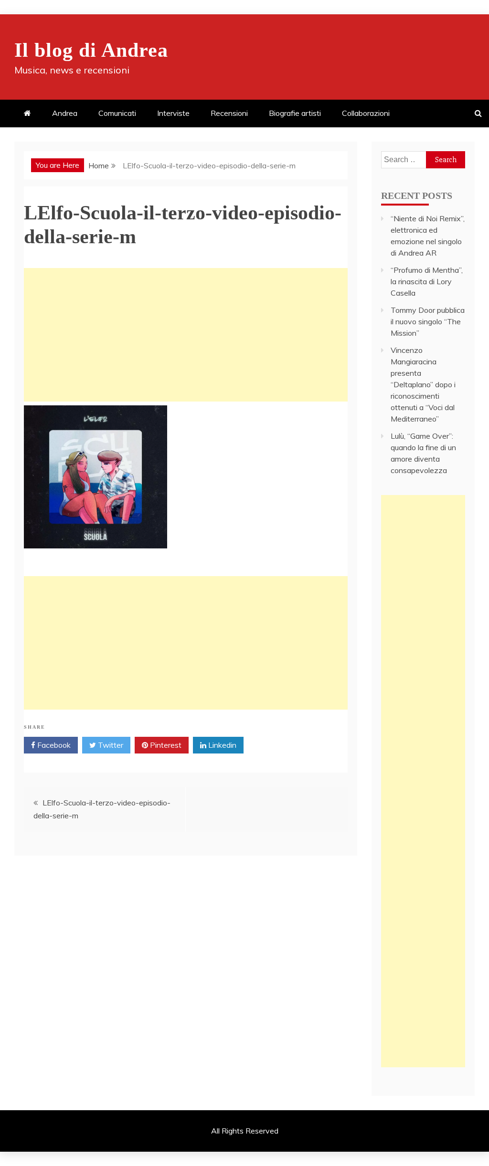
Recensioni (229, 113)
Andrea (64, 113)
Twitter (109, 745)
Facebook (53, 745)
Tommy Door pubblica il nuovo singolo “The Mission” (428, 321)
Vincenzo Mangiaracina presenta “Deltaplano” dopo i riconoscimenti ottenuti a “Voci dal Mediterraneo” (423, 384)
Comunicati (117, 113)
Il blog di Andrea (91, 50)
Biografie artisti (295, 113)
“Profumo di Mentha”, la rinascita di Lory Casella (427, 281)
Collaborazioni (366, 113)
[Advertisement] (186, 335)
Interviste (173, 113)
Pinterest (164, 745)
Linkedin (221, 745)
